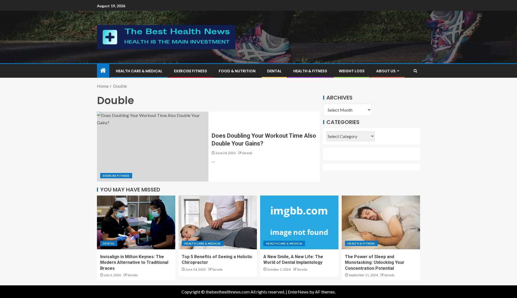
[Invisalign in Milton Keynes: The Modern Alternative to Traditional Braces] (136, 222)
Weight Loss (352, 71)
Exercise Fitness (190, 71)
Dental (274, 71)
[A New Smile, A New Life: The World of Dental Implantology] (299, 222)
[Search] (415, 71)
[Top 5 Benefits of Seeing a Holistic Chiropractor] (218, 222)
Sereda (247, 153)
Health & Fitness (310, 71)
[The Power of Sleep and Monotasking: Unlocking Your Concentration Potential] (381, 222)
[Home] (103, 70)
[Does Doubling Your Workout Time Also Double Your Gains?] (152, 147)
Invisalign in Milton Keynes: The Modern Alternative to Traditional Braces (134, 262)
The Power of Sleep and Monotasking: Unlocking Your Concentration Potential (374, 262)
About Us (386, 71)
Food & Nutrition (237, 71)
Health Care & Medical (139, 71)
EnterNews (298, 291)
